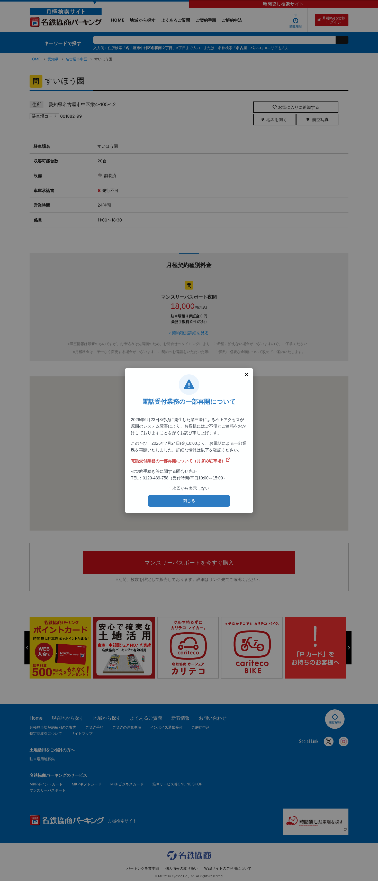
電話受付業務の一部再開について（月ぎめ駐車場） (178, 461)
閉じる (189, 500)
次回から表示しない (190, 488)
